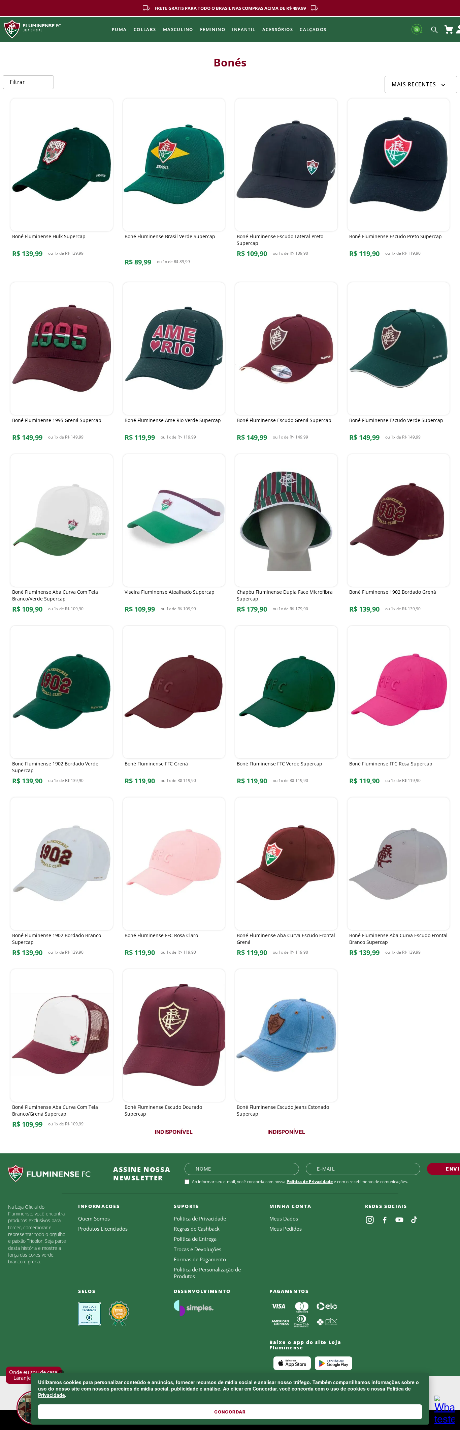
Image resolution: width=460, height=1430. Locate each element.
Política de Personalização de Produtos (207, 1273)
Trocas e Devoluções (197, 1249)
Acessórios (277, 29)
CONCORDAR (230, 1411)
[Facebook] (384, 1220)
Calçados (313, 29)
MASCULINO (178, 29)
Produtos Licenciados (103, 1228)
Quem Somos (94, 1218)
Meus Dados (283, 1218)
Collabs (145, 29)
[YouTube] (399, 1220)
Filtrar (17, 82)
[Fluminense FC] (55, 1174)
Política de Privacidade (310, 1181)
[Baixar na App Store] (292, 1363)
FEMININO (213, 29)
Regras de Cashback (197, 1228)
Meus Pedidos (285, 1228)
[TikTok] (414, 1220)
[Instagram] (369, 1220)
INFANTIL (244, 29)
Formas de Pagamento (200, 1259)
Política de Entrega (195, 1238)
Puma (119, 29)
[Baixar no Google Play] (333, 1363)
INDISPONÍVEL (174, 1131)
